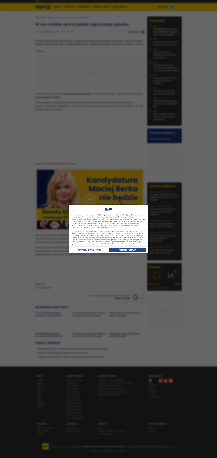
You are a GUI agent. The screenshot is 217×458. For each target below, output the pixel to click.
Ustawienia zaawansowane (89, 250)
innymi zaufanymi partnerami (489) (114, 215)
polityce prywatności (114, 237)
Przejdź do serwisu (127, 250)
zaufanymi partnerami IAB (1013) (89, 215)
